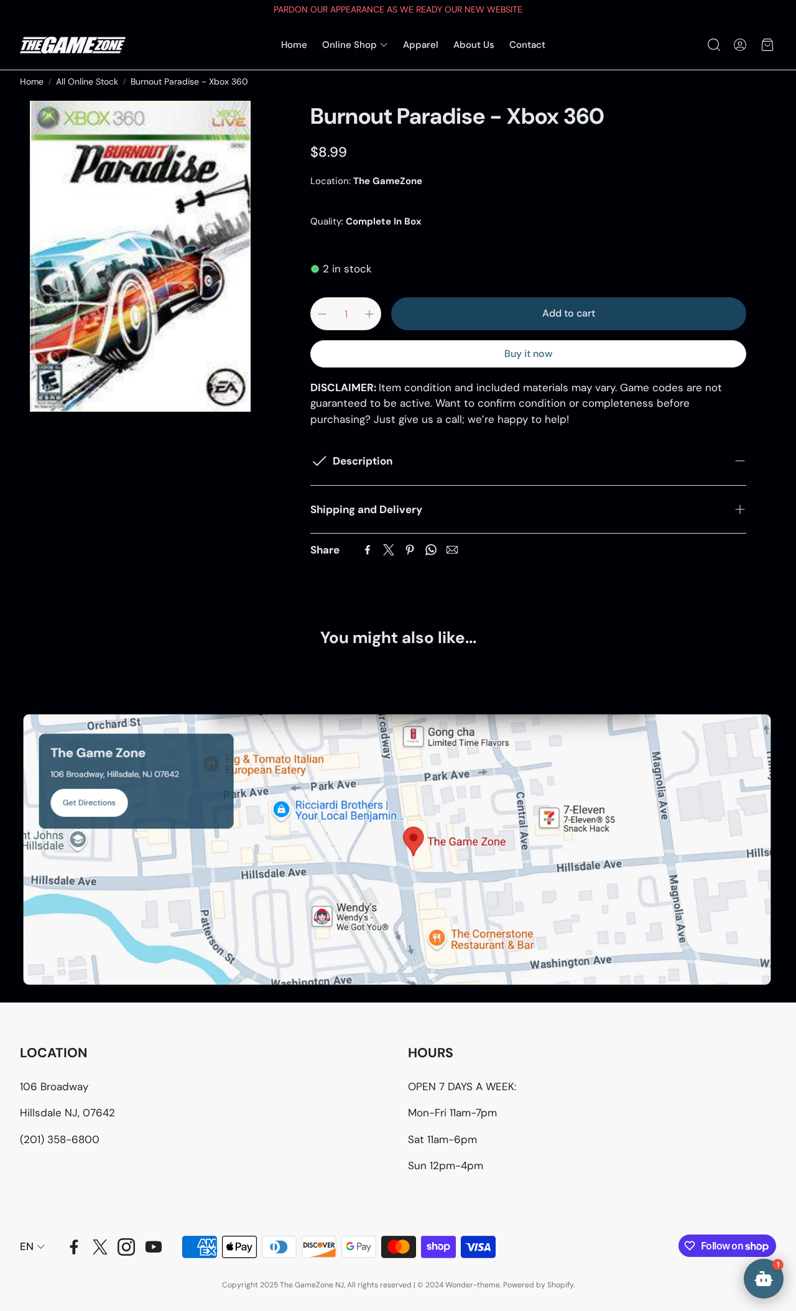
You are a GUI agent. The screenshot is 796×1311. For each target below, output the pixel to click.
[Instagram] (126, 1247)
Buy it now (528, 353)
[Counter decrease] (322, 314)
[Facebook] (367, 549)
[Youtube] (153, 1247)
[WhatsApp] (431, 549)
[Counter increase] (369, 314)
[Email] (452, 549)
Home (32, 81)
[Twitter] (388, 549)
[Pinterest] (409, 549)
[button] (712, 44)
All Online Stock (87, 81)
